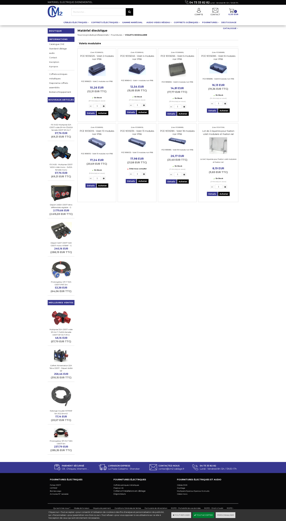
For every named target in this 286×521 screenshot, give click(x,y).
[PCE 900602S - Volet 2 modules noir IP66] (96, 77)
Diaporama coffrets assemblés (58, 85)
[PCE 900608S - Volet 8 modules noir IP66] (218, 74)
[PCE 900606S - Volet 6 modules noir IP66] (177, 77)
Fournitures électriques (66, 479)
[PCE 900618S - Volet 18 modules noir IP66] (177, 145)
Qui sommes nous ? (61, 508)
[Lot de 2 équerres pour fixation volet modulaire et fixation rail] (218, 154)
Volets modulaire (136, 35)
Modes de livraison (81, 508)
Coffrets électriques (104, 22)
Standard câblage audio (58, 50)
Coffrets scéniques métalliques (58, 76)
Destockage (228, 22)
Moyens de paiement (102, 508)
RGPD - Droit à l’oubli (213, 508)
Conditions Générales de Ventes (128, 508)
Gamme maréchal (132, 22)
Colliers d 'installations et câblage (130, 491)
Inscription (54, 62)
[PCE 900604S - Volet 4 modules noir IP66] (137, 76)
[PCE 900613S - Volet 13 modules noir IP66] (137, 148)
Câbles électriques (75, 22)
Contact (53, 57)
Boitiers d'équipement (60, 92)
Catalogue (229, 28)
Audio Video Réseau (158, 22)
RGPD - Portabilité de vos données (185, 508)
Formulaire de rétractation (156, 508)
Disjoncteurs (120, 494)
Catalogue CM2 (56, 44)
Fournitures (209, 22)
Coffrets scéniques (186, 22)
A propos (53, 66)
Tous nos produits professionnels (93, 35)
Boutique (55, 31)
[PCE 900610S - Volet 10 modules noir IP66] (96, 149)
